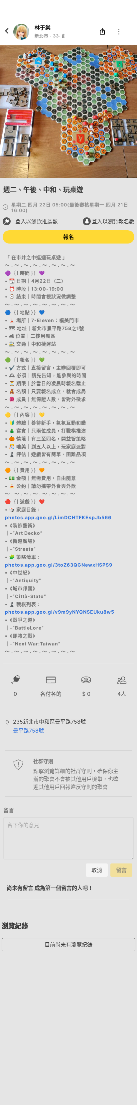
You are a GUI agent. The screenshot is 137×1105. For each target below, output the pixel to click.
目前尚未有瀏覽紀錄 (68, 944)
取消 (96, 870)
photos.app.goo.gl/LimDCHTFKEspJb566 (58, 517)
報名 (68, 237)
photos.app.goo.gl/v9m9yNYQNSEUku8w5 (59, 612)
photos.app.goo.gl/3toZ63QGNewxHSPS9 (58, 565)
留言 (8, 810)
